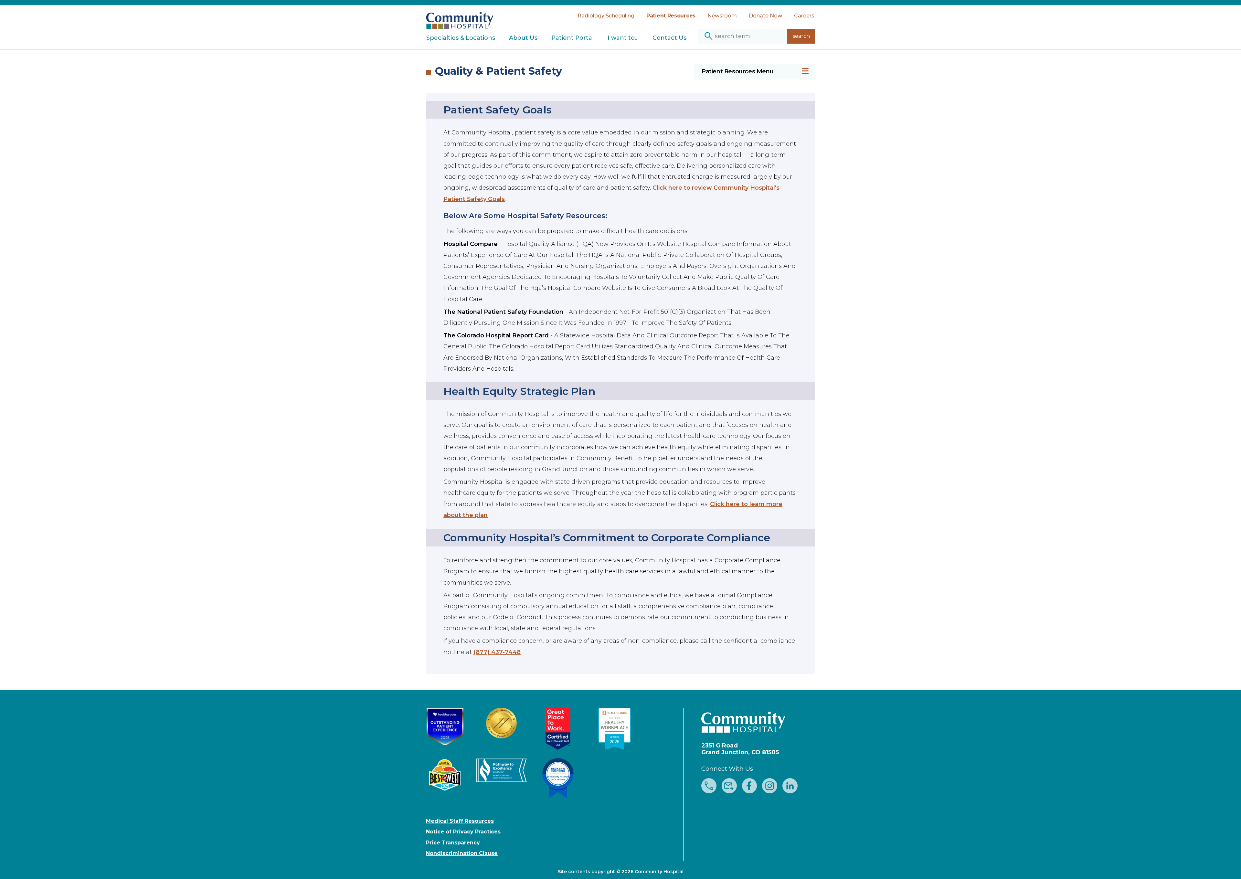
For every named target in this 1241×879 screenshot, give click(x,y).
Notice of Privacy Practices (463, 832)
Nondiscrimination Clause (462, 853)
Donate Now (765, 16)
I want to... (623, 37)
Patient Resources (670, 16)
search (801, 36)
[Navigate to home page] (459, 17)
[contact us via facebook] (749, 786)
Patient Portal (572, 37)
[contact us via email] (729, 786)
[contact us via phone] (708, 786)
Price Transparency (453, 843)
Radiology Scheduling (606, 16)
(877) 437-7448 (497, 652)
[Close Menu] (805, 72)
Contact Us (669, 37)
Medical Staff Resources (460, 821)
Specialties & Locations (460, 37)
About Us (523, 37)
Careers (804, 16)
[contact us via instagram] (769, 786)
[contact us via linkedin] (790, 786)
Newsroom (722, 16)
